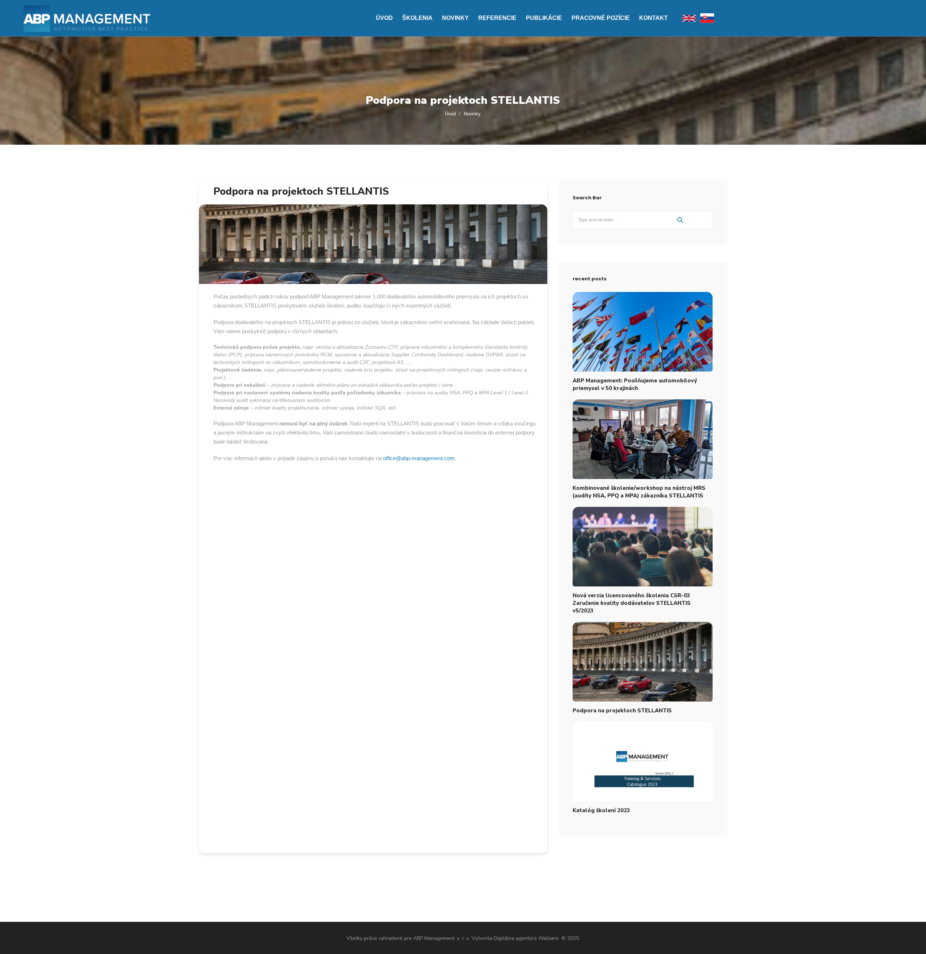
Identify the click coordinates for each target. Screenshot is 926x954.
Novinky (455, 18)
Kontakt (653, 18)
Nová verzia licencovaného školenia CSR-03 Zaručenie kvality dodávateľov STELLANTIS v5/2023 (632, 603)
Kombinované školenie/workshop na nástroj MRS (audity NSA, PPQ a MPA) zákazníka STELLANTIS (639, 491)
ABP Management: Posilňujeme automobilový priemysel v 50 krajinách (635, 384)
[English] (689, 18)
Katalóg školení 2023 (601, 810)
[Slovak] (707, 18)
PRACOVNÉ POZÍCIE (601, 18)
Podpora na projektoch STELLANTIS (301, 191)
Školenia (417, 18)
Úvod (384, 18)
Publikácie (544, 18)
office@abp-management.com (419, 458)
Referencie (497, 18)
